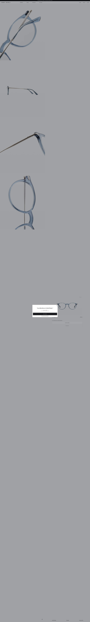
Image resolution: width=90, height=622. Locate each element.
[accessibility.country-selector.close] (57, 306)
